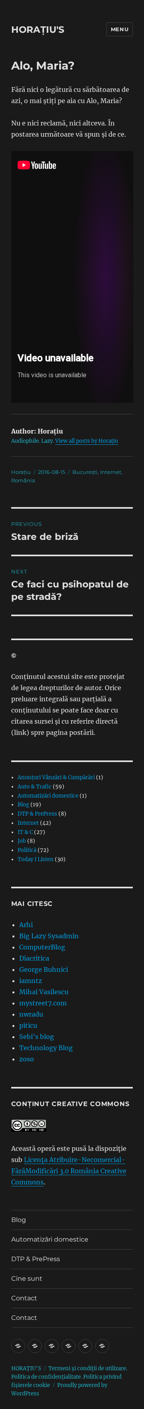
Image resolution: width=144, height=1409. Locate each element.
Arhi (26, 925)
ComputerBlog (42, 947)
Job (22, 841)
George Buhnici (43, 969)
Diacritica (34, 958)
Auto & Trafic (35, 786)
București (85, 472)
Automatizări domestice (48, 795)
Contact (24, 1298)
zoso (26, 1059)
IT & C (25, 832)
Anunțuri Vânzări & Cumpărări (56, 777)
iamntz (30, 981)
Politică (27, 850)
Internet (110, 472)
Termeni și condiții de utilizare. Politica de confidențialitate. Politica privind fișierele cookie (69, 1377)
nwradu (31, 1014)
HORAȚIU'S (37, 29)
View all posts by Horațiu (86, 441)
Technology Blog (46, 1048)
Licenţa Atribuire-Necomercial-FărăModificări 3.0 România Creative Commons (68, 1171)
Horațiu (21, 472)
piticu (28, 1025)
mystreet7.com (43, 1003)
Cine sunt (26, 1278)
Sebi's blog (36, 1037)
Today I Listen (36, 859)
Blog (23, 804)
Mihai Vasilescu (43, 992)
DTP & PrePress (37, 813)
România (23, 480)
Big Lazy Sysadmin (49, 936)
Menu (119, 29)
